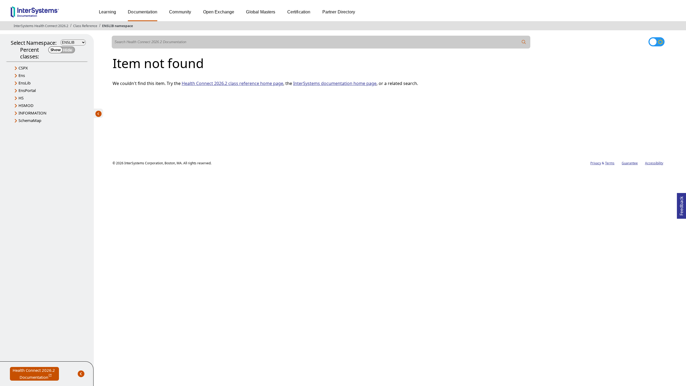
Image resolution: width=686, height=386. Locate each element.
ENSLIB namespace (117, 26)
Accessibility (654, 163)
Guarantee (630, 163)
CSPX (23, 67)
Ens (21, 75)
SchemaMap (29, 120)
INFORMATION (32, 113)
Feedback (681, 204)
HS (21, 98)
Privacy (595, 163)
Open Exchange (218, 12)
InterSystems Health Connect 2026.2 (41, 26)
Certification (299, 12)
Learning (107, 12)
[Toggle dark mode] (656, 41)
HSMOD (25, 105)
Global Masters (260, 12)
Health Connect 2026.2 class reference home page (232, 83)
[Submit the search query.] (523, 42)
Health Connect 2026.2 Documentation (36, 374)
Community (180, 12)
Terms (609, 163)
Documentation (142, 12)
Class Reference (85, 26)
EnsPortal (27, 90)
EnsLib (24, 83)
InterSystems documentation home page (334, 83)
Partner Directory (338, 12)
